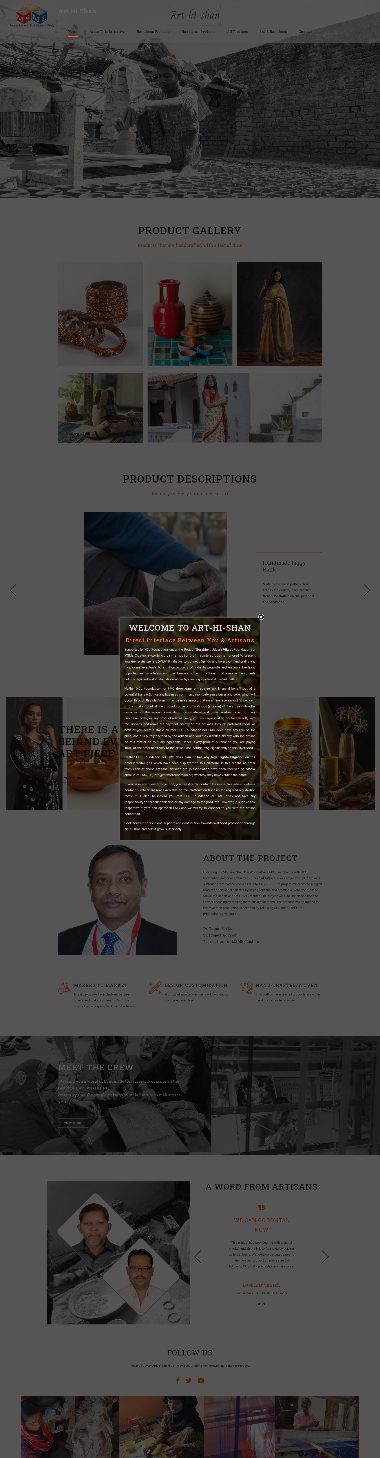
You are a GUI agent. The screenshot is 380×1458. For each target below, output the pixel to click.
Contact (305, 31)
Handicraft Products (198, 31)
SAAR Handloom (273, 31)
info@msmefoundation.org (173, 775)
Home (73, 31)
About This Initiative (107, 31)
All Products (237, 31)
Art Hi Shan (77, 11)
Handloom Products (153, 31)
